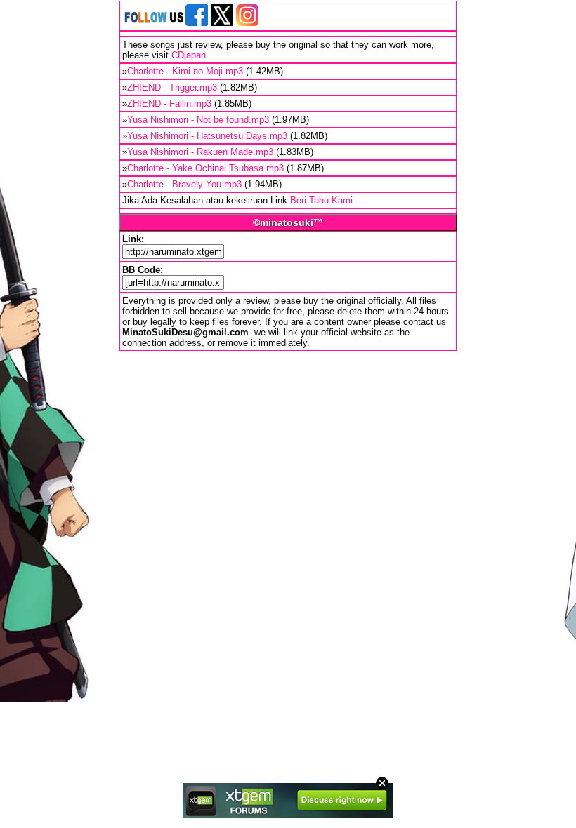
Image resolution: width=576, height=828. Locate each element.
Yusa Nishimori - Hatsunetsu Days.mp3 (207, 136)
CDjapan (188, 55)
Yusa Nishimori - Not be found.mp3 (198, 119)
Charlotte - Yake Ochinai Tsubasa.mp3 (205, 168)
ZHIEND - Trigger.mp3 (172, 87)
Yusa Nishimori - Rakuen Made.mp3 (200, 152)
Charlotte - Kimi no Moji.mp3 (185, 71)
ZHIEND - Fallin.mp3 (169, 103)
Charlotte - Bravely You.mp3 (184, 184)
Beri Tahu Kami (321, 200)
